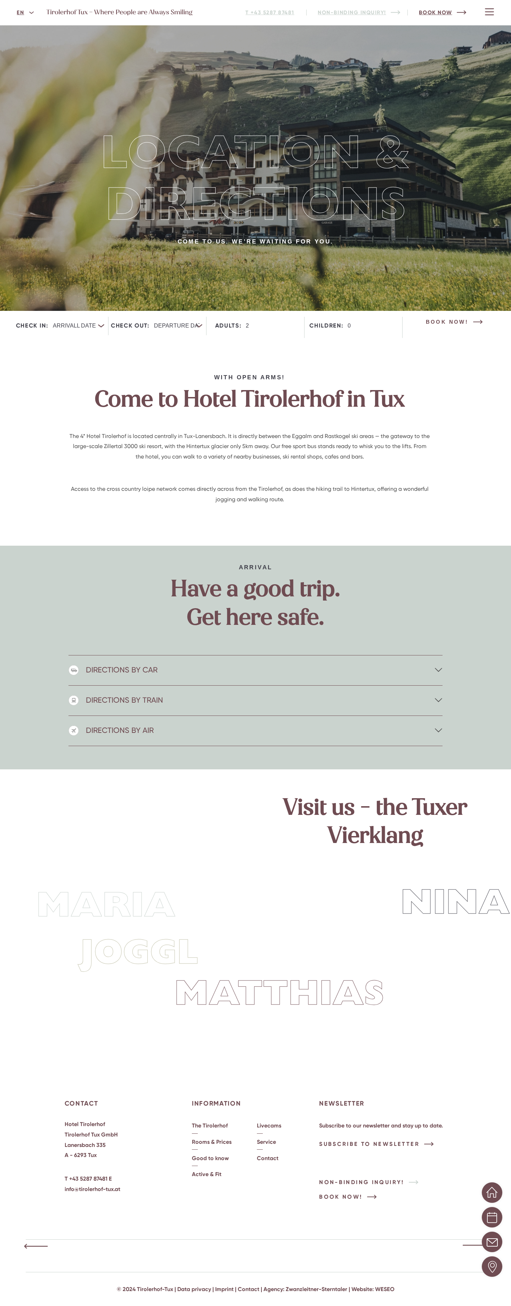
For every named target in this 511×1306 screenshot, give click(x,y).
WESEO (385, 1289)
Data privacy (194, 1289)
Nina (455, 904)
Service (266, 1142)
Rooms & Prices (212, 1142)
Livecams (269, 1125)
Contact (267, 1158)
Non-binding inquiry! (361, 1182)
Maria (106, 907)
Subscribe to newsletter (369, 1144)
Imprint (224, 1289)
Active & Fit (206, 1174)
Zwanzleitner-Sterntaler (316, 1289)
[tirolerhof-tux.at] (119, 13)
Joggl (139, 954)
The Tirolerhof (210, 1125)
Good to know (210, 1158)
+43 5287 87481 (88, 1178)
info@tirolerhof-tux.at (92, 1189)
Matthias (279, 995)
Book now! (447, 322)
